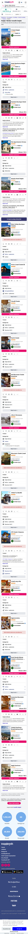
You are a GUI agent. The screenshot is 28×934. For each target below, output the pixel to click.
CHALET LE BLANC (16, 493)
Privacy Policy (13, 933)
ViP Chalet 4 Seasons (17, 532)
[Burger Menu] (2, 2)
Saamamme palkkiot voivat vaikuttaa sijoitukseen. (12, 27)
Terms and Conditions (20, 933)
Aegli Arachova (15, 765)
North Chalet (15, 338)
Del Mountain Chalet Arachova (17, 375)
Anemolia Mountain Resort (17, 698)
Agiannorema (15, 618)
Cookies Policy (6, 933)
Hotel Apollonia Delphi (18, 63)
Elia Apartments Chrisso (18, 142)
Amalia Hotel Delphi (17, 178)
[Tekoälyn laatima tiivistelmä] (14, 131)
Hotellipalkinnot (5, 853)
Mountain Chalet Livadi (18, 453)
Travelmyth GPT (5, 860)
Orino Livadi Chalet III (18, 264)
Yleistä (3, 847)
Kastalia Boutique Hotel (18, 102)
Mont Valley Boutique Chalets (18, 225)
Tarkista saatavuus (14, 47)
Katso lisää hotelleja (14, 803)
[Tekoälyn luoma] (11, 54)
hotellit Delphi (17, 807)
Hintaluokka (8, 14)
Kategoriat (4, 851)
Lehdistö (3, 849)
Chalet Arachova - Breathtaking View (17, 728)
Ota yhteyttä (4, 858)
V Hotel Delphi (15, 30)
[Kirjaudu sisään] (25, 2)
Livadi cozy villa (16, 581)
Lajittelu (17, 14)
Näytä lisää (13, 97)
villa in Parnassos (16, 415)
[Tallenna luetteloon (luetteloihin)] (9, 30)
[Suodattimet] (2, 14)
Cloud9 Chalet (15, 301)
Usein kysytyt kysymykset (8, 855)
